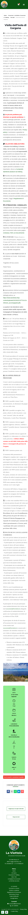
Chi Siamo (14, 873)
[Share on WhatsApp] (15, 791)
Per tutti (13, 17)
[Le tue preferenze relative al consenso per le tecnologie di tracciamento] (2, 912)
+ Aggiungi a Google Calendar (16, 808)
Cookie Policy (14, 911)
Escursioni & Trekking (14, 875)
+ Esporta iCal (15, 817)
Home (5, 15)
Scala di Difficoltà (14, 896)
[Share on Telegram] (18, 791)
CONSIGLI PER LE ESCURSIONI (13, 233)
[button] (24, 4)
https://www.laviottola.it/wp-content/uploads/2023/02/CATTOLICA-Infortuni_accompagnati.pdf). (15, 300)
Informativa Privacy (14, 894)
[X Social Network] (11, 791)
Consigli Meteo (14, 898)
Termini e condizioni (14, 890)
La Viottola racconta (14, 881)
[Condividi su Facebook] (8, 791)
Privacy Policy (23, 909)
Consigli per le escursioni (14, 879)
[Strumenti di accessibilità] (6, 912)
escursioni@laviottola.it (13, 609)
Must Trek (14, 877)
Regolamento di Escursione (14, 892)
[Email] (22, 791)
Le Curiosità (14, 886)
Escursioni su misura (14, 888)
